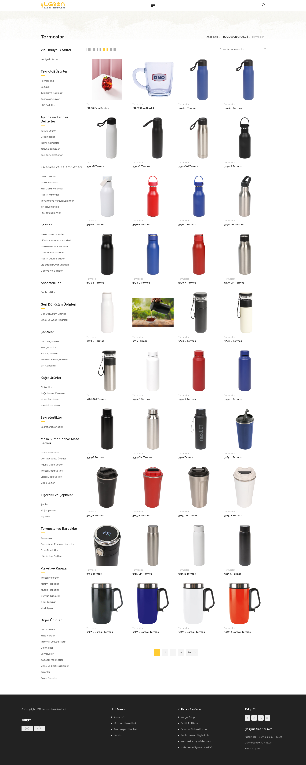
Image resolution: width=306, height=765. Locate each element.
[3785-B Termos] (244, 487)
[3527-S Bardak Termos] (107, 603)
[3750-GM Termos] (244, 196)
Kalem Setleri (48, 176)
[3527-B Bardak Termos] (198, 603)
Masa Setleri (48, 482)
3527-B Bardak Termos (191, 632)
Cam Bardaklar (49, 550)
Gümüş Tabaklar (50, 596)
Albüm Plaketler (50, 583)
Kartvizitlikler (48, 629)
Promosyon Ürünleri (125, 729)
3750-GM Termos (234, 224)
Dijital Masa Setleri (51, 476)
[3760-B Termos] (244, 312)
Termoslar (92, 104)
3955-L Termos (233, 399)
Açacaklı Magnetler (52, 660)
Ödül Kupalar (48, 602)
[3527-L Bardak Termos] (153, 603)
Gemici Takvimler (51, 405)
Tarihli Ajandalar (50, 142)
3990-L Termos (233, 108)
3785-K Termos (141, 515)
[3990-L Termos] (244, 79)
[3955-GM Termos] (153, 428)
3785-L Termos (233, 457)
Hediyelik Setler (49, 59)
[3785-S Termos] (107, 487)
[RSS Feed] (261, 718)
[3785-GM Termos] (198, 487)
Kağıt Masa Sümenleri (53, 393)
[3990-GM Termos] (198, 137)
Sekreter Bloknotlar (52, 427)
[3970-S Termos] (107, 254)
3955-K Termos (187, 399)
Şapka (44, 504)
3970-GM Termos (234, 282)
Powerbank (47, 80)
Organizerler (48, 136)
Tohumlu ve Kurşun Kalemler (57, 200)
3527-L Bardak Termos (145, 632)
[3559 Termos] (153, 312)
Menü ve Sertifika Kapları (55, 666)
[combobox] (242, 49)
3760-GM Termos (96, 399)
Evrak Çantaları (49, 353)
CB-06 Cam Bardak (98, 108)
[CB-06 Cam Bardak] (107, 79)
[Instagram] (254, 718)
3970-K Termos (187, 282)
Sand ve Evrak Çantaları (54, 359)
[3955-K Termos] (198, 370)
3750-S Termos (233, 166)
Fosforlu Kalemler (51, 212)
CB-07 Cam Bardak (143, 108)
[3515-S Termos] (244, 545)
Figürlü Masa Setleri (52, 464)
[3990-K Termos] (198, 79)
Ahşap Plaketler (50, 589)
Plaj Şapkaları (48, 510)
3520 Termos (185, 457)
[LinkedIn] (267, 718)
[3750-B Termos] (107, 196)
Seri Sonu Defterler (52, 155)
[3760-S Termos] (198, 312)
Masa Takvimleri (50, 399)
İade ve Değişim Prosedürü (196, 747)
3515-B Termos (187, 573)
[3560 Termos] (107, 545)
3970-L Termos (141, 282)
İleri (190, 652)
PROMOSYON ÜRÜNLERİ (235, 36)
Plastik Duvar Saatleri (53, 258)
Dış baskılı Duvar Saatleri (55, 264)
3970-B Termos (95, 341)
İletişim (118, 735)
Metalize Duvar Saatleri (54, 246)
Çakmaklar (47, 647)
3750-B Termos (95, 224)
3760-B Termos (233, 341)
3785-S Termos (95, 515)
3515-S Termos (232, 573)
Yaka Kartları (48, 635)
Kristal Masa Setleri (52, 470)
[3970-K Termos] (198, 254)
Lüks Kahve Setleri (51, 556)
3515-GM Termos (142, 573)
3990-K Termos (187, 108)
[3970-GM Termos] (244, 254)
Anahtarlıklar (48, 292)
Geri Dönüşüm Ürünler (53, 313)
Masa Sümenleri (50, 452)
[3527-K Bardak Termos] (244, 603)
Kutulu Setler (48, 130)
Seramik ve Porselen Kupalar (57, 544)
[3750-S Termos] (244, 137)
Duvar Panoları (49, 678)
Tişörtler (45, 516)
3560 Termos (94, 573)
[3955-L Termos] (244, 370)
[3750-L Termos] (198, 196)
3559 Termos (139, 341)
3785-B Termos (233, 515)
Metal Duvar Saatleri (52, 234)
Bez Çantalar (48, 347)
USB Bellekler (48, 105)
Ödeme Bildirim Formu (194, 729)
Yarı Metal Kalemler (52, 188)
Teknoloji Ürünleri (50, 99)
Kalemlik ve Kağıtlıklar (53, 641)
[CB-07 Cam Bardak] (153, 79)
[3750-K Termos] (153, 196)
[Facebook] (247, 718)
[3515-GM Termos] (153, 545)
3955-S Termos (95, 457)
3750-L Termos (187, 224)
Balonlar (45, 672)
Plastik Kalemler (50, 194)
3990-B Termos (95, 166)
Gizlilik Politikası (189, 723)
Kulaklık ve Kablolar (51, 93)
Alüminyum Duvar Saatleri (56, 240)
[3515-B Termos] (198, 545)
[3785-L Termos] (244, 428)
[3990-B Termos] (107, 137)
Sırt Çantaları (48, 365)
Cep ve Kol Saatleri (52, 270)
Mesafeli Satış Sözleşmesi (196, 741)
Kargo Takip (188, 717)
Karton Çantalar (50, 341)
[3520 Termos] (198, 428)
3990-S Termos (141, 166)
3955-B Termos (141, 399)
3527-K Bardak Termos (237, 632)
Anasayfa (212, 36)
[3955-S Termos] (107, 428)
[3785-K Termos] (153, 487)
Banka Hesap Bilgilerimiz (195, 735)
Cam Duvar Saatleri (52, 252)
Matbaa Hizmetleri (125, 723)
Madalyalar (47, 608)
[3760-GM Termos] (107, 370)
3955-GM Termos (142, 457)
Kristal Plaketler (50, 577)
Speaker (45, 87)
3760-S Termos (187, 341)
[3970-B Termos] (107, 312)
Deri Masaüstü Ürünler (53, 458)
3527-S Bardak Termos (100, 632)
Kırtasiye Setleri (50, 206)
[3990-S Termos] (153, 137)
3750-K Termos (141, 224)
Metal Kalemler (49, 182)
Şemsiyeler (47, 653)
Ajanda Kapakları (50, 149)
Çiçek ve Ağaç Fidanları (54, 320)
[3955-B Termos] (153, 370)
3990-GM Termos (188, 166)
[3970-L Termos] (153, 254)
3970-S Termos (95, 282)
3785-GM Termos (188, 515)
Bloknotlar (46, 387)
